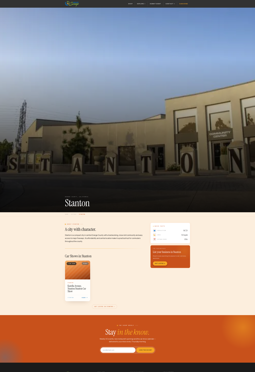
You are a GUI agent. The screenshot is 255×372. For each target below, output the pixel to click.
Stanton (71, 297)
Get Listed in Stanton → (105, 306)
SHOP (130, 4)
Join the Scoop (145, 350)
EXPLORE (140, 4)
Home (67, 214)
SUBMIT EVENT (155, 4)
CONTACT (169, 4)
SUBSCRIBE (183, 4)
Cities (73, 214)
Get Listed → (160, 263)
